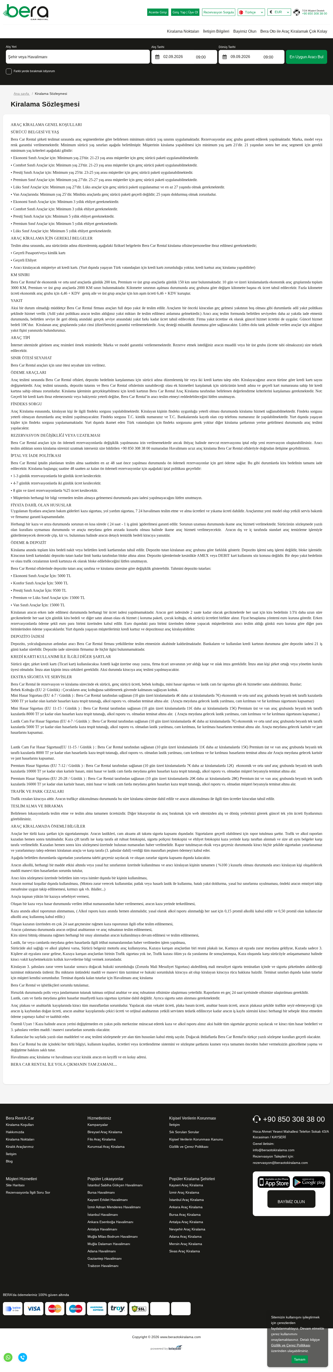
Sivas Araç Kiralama (184, 1251)
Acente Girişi (158, 12)
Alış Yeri (11, 46)
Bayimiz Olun (244, 31)
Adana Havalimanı (102, 1251)
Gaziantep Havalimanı (105, 1258)
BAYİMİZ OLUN (291, 1202)
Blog (9, 1161)
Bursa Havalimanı (101, 1192)
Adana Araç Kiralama (185, 1236)
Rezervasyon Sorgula (219, 12)
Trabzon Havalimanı (103, 1266)
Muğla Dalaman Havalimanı (109, 1244)
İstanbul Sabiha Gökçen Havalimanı (115, 1185)
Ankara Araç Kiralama (186, 1207)
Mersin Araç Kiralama (185, 1244)
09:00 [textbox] (201, 57)
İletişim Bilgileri (216, 31)
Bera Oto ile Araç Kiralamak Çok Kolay (293, 31)
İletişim (11, 1154)
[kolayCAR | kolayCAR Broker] (167, 1348)
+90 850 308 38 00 (314, 12)
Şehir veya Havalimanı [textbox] (27, 57)
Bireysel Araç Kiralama (105, 1132)
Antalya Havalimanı (102, 1229)
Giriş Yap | (185, 12)
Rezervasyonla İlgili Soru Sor (28, 1192)
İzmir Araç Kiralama (184, 1192)
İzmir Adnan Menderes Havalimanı (114, 1207)
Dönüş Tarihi (227, 47)
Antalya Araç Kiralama (186, 1222)
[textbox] (251, 12)
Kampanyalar (98, 1125)
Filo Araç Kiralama (102, 1139)
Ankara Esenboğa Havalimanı (110, 1222)
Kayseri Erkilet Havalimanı (108, 1200)
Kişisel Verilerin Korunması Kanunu (196, 1139)
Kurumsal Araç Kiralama (106, 1147)
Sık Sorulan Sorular (184, 1132)
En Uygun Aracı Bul (306, 57)
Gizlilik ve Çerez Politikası (188, 1147)
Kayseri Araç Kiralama (186, 1185)
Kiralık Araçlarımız (20, 1147)
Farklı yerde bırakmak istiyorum (34, 71)
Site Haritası (15, 1185)
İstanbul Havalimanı (103, 1215)
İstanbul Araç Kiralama (186, 1200)
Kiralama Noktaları (183, 31)
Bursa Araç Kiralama (185, 1215)
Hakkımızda (15, 1132)
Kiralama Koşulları (20, 1125)
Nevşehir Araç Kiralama (187, 1229)
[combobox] (251, 12)
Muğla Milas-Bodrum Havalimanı (113, 1236)
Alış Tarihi (157, 47)
